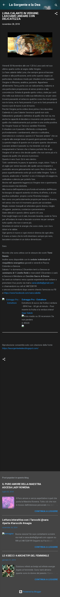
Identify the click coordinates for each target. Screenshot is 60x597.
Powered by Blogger (31, 591)
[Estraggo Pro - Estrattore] (12, 299)
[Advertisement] (30, 447)
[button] (56, 14)
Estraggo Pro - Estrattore (34, 299)
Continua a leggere (46, 511)
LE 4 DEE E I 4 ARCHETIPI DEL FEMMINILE (25, 555)
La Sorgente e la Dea (24, 5)
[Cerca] (56, 5)
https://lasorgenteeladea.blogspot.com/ (20, 348)
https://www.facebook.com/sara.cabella (22, 293)
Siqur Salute (27, 313)
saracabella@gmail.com (43, 283)
